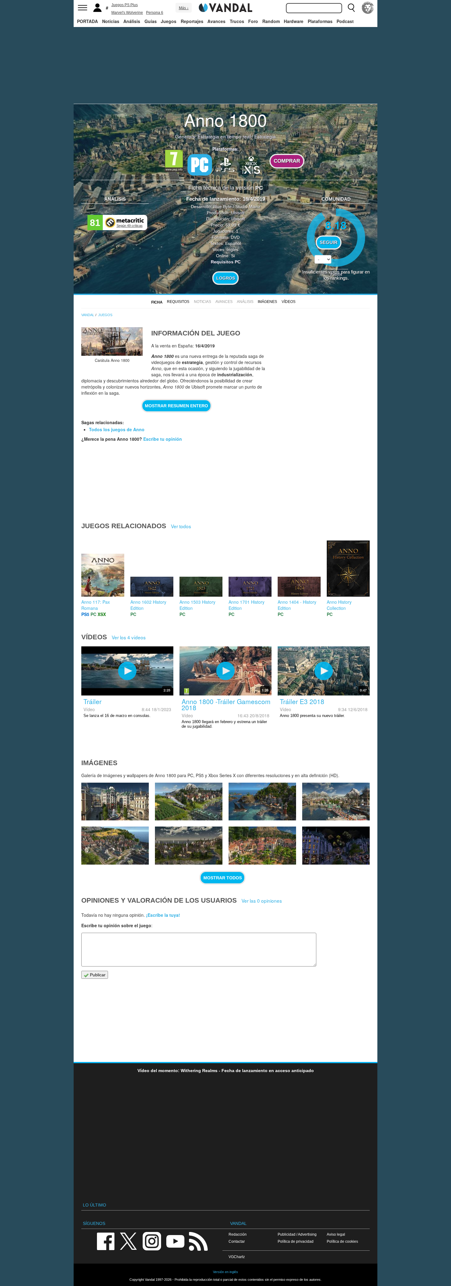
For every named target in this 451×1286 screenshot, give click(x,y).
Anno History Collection (339, 605)
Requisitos (178, 302)
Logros (225, 278)
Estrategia (265, 136)
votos (336, 274)
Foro (253, 21)
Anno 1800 (225, 119)
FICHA (157, 302)
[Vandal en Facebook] (105, 1241)
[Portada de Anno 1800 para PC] (112, 341)
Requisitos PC (226, 261)
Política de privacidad (296, 1241)
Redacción (238, 1234)
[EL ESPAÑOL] (368, 8)
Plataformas (320, 21)
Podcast (345, 21)
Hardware (293, 21)
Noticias (110, 21)
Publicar (97, 974)
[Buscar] (351, 7)
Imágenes (267, 302)
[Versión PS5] (225, 164)
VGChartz (237, 1257)
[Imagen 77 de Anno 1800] (336, 846)
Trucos (237, 21)
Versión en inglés (225, 1272)
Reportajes (192, 21)
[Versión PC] (199, 165)
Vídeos (288, 302)
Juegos (168, 21)
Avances (216, 21)
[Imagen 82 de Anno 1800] (262, 802)
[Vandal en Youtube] (175, 1241)
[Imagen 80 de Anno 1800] (115, 846)
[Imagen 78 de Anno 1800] (262, 846)
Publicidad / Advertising (297, 1234)
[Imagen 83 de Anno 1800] (188, 802)
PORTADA (87, 21)
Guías (151, 21)
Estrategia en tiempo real (224, 136)
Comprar (287, 161)
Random (271, 21)
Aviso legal (336, 1234)
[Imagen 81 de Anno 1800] (336, 802)
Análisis (131, 21)
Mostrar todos (222, 877)
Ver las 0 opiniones (261, 900)
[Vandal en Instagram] (152, 1241)
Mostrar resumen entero (176, 405)
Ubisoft (238, 212)
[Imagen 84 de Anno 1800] (115, 802)
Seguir (328, 242)
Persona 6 (154, 12)
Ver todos (181, 526)
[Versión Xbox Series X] (251, 164)
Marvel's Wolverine (127, 12)
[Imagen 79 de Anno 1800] (188, 846)
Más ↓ (184, 8)
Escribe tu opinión (162, 439)
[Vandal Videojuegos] (225, 7)
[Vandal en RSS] (198, 1241)
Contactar (237, 1241)
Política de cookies (342, 1241)
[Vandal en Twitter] (128, 1241)
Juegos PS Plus (124, 5)
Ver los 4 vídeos (129, 637)
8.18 (336, 225)
